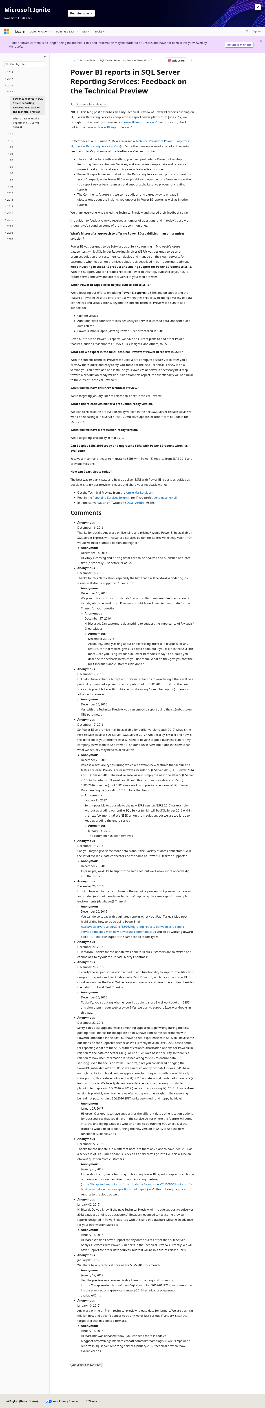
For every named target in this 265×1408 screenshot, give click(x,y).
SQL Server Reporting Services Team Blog (125, 60)
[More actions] (191, 60)
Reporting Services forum (110, 498)
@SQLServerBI (132, 503)
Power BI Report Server (138, 122)
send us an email (165, 498)
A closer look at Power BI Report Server (102, 127)
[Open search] (247, 31)
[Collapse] (45, 57)
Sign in (256, 31)
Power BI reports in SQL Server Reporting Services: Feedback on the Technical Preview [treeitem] (28, 105)
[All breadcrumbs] (73, 60)
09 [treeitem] (11, 147)
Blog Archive (87, 60)
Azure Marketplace (139, 493)
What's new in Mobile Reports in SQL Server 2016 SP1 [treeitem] (26, 123)
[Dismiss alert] (258, 7)
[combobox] (24, 64)
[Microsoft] (6, 31)
